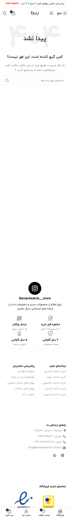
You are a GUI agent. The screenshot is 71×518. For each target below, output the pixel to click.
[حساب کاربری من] (51, 13)
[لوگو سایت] (35, 13)
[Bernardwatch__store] (34, 288)
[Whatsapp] (54, 455)
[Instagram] (62, 455)
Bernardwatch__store (35, 298)
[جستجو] (5, 13)
